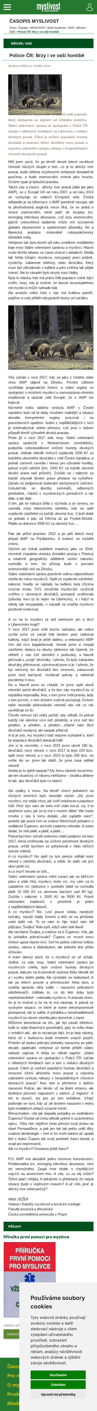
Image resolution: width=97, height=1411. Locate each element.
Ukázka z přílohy (14, 1325)
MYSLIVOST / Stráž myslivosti (48, 27)
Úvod (12, 27)
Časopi (23, 27)
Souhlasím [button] (58, 1375)
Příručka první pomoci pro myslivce (36, 1236)
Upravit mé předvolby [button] (58, 1394)
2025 (71, 27)
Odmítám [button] (58, 1385)
